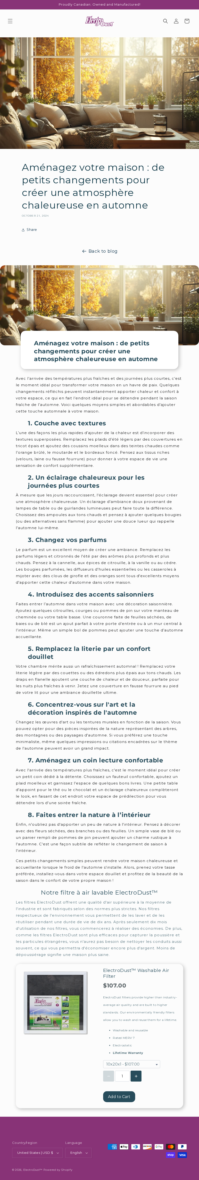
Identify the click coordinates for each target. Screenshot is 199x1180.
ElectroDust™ (32, 1170)
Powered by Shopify (58, 1170)
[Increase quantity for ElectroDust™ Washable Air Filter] (136, 1076)
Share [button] (32, 229)
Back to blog (103, 251)
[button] (10, 21)
